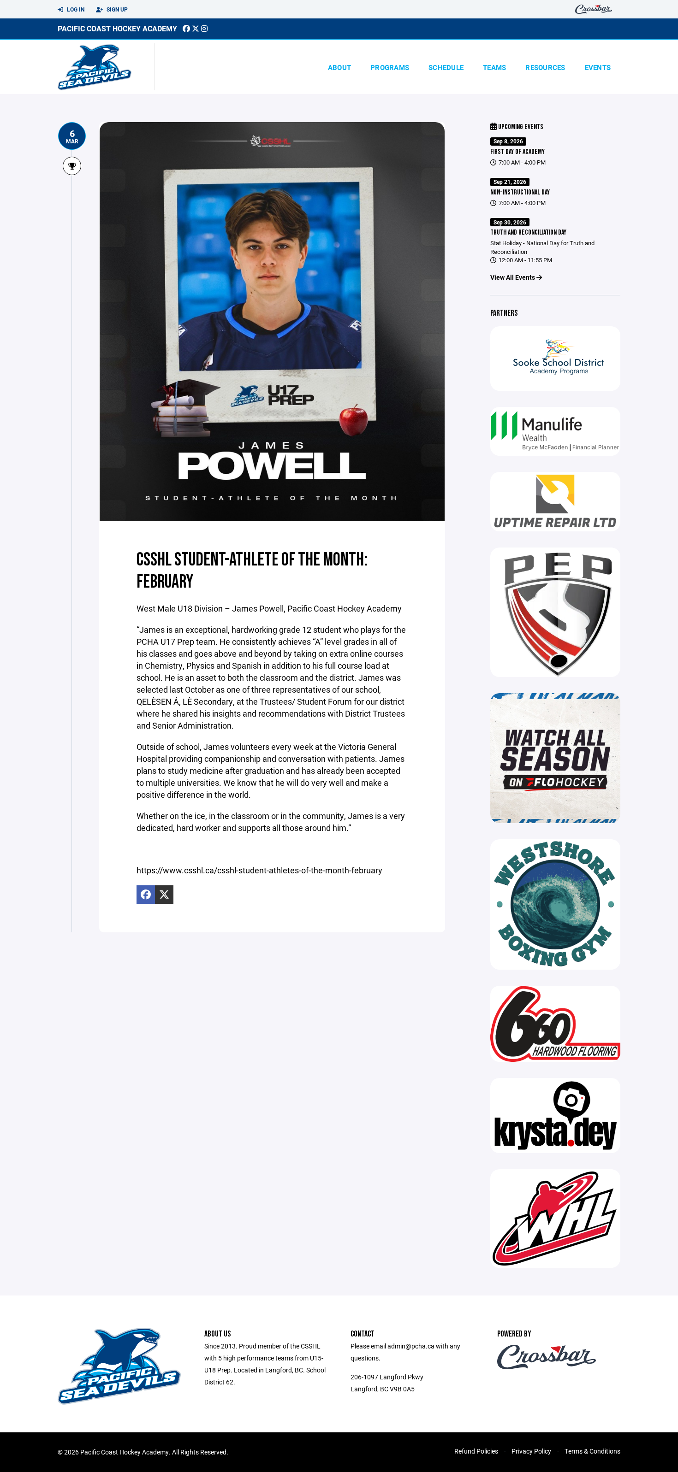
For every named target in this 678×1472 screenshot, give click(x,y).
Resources (545, 67)
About (339, 67)
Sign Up (116, 9)
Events (598, 67)
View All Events (513, 277)
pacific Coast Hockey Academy (117, 28)
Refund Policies (476, 1451)
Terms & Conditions (592, 1451)
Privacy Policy (531, 1451)
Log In (74, 9)
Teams (494, 67)
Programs (389, 67)
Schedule (446, 67)
